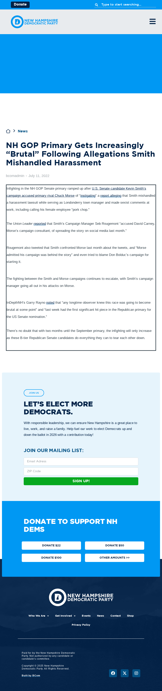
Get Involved (63, 616)
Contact (115, 616)
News (23, 131)
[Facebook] (113, 673)
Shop (130, 616)
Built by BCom (31, 675)
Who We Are (36, 616)
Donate (20, 4)
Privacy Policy (81, 625)
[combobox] (125, 4)
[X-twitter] (125, 673)
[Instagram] (136, 673)
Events (86, 616)
